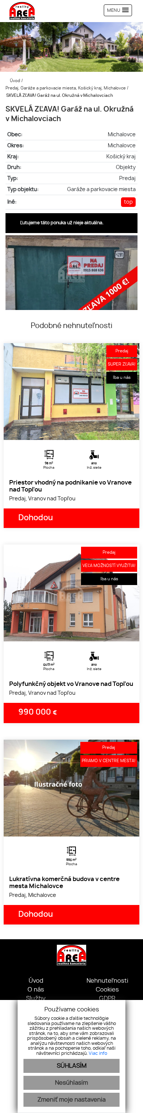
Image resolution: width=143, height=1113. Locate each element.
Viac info (98, 1053)
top (128, 202)
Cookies (107, 990)
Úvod (14, 81)
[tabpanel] (71, 391)
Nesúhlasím (71, 1083)
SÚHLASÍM (72, 1066)
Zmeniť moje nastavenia (71, 1100)
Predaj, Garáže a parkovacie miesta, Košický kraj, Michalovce (66, 88)
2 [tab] (71, 430)
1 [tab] (63, 430)
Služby (35, 998)
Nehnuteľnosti (107, 981)
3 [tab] (79, 430)
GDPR (107, 998)
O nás (35, 990)
